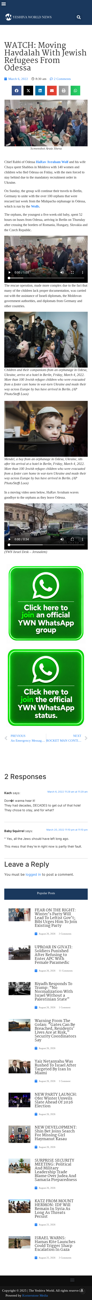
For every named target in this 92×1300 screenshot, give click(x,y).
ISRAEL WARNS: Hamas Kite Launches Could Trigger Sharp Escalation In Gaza (55, 1244)
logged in (33, 874)
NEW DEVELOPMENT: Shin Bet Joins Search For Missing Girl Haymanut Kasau (56, 1133)
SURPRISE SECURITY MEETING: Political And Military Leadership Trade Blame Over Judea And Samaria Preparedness (56, 1170)
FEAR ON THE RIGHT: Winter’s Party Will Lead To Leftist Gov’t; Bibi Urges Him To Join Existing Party (56, 918)
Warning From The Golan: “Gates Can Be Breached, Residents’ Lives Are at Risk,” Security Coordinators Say (55, 1030)
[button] (3, 3)
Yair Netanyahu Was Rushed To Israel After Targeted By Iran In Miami (55, 1067)
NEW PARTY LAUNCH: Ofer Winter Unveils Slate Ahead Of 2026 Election (56, 1100)
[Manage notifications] (82, 1290)
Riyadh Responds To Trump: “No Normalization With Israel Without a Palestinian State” (54, 992)
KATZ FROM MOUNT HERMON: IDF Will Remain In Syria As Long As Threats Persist (54, 1209)
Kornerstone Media (35, 1295)
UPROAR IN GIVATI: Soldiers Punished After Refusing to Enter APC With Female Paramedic (54, 955)
